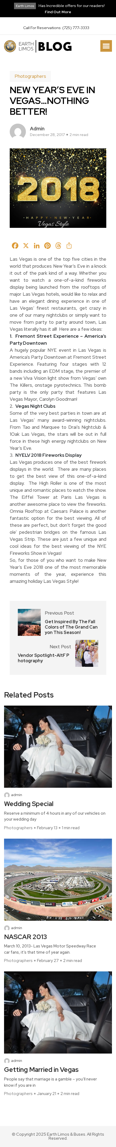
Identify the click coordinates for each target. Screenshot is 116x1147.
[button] (106, 46)
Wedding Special (28, 804)
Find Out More (58, 11)
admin (37, 128)
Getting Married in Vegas (41, 1070)
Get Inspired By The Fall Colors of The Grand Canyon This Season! (71, 627)
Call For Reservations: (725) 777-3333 (56, 27)
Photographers (30, 76)
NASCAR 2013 (25, 937)
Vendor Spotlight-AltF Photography (43, 658)
